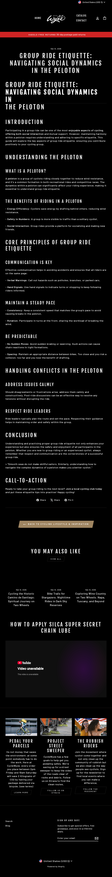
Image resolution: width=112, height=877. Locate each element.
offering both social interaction (24, 133)
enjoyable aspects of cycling (86, 130)
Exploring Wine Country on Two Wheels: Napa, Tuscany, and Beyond (90, 597)
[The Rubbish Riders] (91, 727)
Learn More (21, 792)
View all (56, 559)
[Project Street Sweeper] (56, 727)
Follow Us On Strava (56, 791)
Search (9, 821)
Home (38, 18)
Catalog (81, 15)
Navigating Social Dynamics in (51, 95)
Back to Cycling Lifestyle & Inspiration (58, 524)
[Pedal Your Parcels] (21, 727)
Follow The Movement (90, 790)
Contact (81, 20)
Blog (7, 825)
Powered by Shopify (56, 866)
